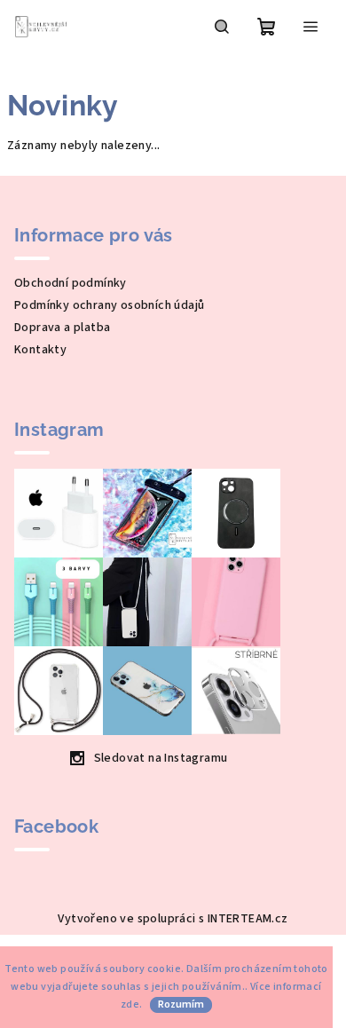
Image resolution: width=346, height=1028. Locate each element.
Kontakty (40, 350)
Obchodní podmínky (70, 283)
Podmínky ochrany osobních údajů (109, 305)
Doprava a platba (62, 327)
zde (130, 1004)
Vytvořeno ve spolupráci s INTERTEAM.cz (172, 919)
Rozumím (181, 1004)
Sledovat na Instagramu (161, 758)
